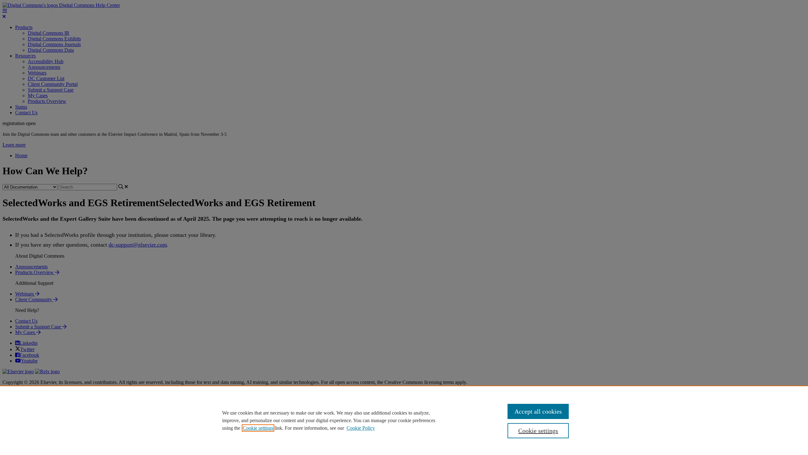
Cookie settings (258, 428)
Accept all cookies (538, 411)
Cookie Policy (361, 428)
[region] (404, 420)
